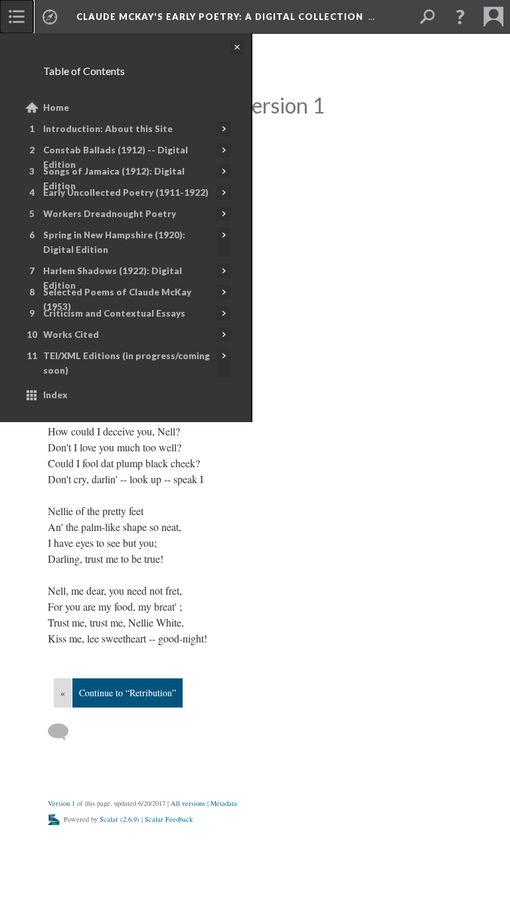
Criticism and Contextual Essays (114, 313)
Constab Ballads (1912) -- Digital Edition (115, 157)
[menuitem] (16, 16)
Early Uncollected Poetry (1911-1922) (126, 192)
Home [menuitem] (56, 107)
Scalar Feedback (169, 819)
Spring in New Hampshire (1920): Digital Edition (114, 242)
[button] (460, 16)
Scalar (109, 819)
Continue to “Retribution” (127, 692)
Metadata (224, 803)
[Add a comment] (64, 732)
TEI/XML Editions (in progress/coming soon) (126, 363)
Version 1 (61, 803)
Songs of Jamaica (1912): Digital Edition (114, 178)
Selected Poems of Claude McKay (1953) (117, 299)
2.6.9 (130, 819)
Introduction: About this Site (108, 128)
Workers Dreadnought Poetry (109, 213)
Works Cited (71, 334)
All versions (188, 803)
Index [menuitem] (55, 395)
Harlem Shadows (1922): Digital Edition (112, 278)
